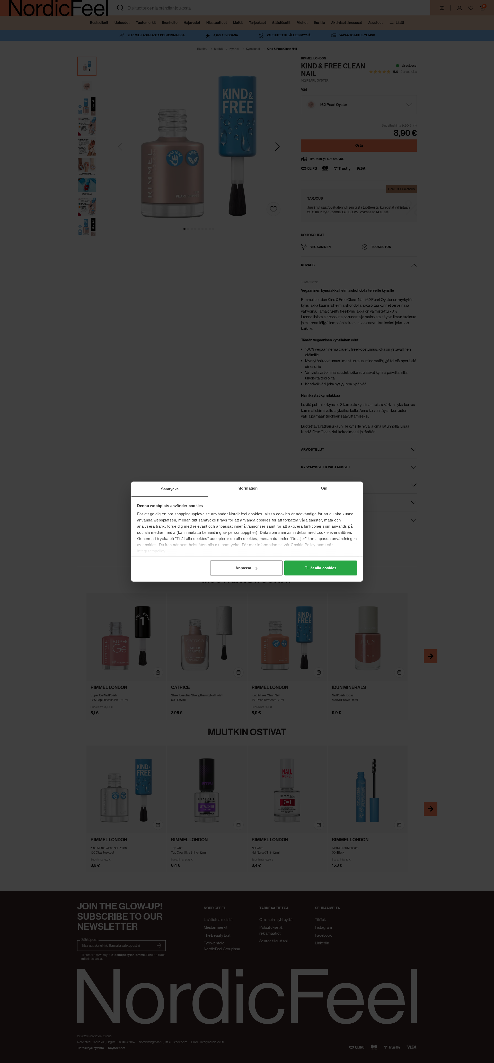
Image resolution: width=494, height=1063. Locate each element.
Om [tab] (324, 488)
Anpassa (243, 568)
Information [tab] (247, 488)
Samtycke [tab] (170, 489)
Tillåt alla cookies (320, 568)
